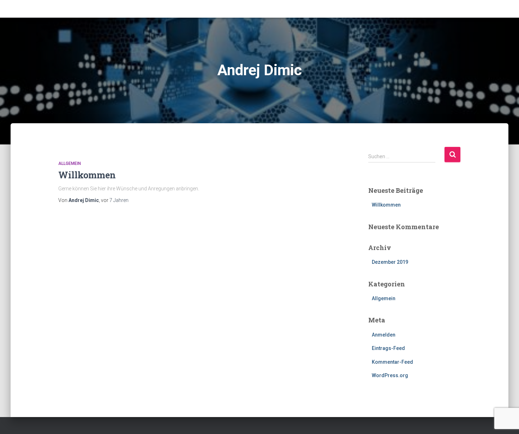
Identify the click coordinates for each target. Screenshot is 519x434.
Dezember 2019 (390, 262)
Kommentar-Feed (392, 362)
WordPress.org (390, 375)
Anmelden (383, 335)
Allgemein (69, 163)
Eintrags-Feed (388, 348)
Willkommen (87, 175)
